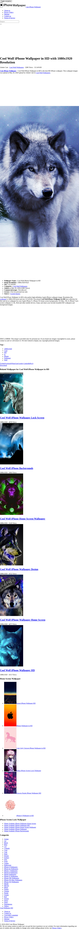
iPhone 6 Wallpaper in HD (25, 815)
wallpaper (3, 299)
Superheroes (8, 904)
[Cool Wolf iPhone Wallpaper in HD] (39, 177)
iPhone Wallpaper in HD (24, 726)
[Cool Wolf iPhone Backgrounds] (11, 464)
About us (7, 10)
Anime (6, 839)
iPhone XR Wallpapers (11, 878)
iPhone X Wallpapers (11, 876)
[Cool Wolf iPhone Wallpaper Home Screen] (11, 615)
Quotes (6, 895)
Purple (6, 893)
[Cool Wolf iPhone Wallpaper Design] (11, 565)
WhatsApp (14, 363)
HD (5, 352)
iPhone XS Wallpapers (11, 882)
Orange (6, 891)
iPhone (6, 356)
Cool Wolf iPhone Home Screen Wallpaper (22, 518)
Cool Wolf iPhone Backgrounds (16, 468)
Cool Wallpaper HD (6, 908)
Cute (5, 852)
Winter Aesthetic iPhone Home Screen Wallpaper (20, 827)
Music (6, 887)
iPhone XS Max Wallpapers (13, 880)
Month (6, 884)
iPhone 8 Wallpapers (10, 872)
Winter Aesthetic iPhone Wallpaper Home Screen (20, 823)
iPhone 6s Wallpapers (11, 869)
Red (5, 897)
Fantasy (6, 858)
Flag (5, 859)
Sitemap (6, 14)
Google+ (21, 363)
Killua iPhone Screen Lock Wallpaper (28, 771)
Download (3, 365)
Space (6, 900)
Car (5, 846)
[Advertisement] (39, 39)
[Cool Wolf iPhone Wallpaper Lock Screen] (11, 413)
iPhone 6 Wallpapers (10, 867)
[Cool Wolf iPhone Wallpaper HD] (11, 666)
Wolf (5, 360)
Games (6, 863)
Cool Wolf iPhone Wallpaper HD (17, 670)
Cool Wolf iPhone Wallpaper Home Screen (22, 619)
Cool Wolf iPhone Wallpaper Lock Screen (22, 417)
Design (6, 856)
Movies (6, 886)
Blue (5, 845)
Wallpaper (7, 358)
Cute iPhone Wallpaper (33, 7)
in (4, 354)
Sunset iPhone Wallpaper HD (26, 703)
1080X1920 (8, 349)
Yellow (6, 906)
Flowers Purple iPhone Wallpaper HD (28, 793)
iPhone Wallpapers (10, 874)
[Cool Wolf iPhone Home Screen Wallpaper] (11, 514)
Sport (6, 902)
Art (5, 841)
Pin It (31, 363)
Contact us (7, 16)
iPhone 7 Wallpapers (10, 871)
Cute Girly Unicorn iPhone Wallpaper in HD (31, 748)
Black (6, 843)
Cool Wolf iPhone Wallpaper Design (19, 569)
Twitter (2, 363)
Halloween (7, 865)
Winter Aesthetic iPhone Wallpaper (15, 829)
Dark (5, 854)
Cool (5, 351)
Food (6, 861)
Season (6, 899)
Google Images (15, 294)
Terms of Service (9, 18)
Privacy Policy (9, 12)
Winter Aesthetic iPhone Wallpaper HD (17, 825)
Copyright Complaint (11, 915)
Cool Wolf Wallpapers (16, 67)
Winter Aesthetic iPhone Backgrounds (16, 831)
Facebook (8, 363)
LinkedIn (27, 363)
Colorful (7, 848)
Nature (6, 889)
